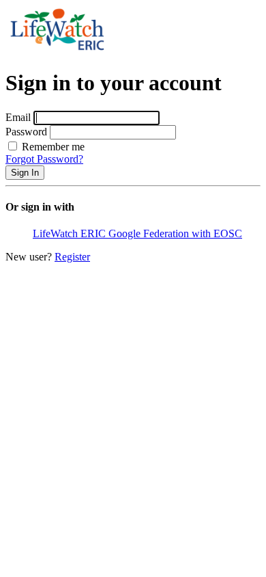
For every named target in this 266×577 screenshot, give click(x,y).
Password (26, 131)
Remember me (52, 146)
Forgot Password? (44, 159)
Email (18, 117)
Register (72, 257)
